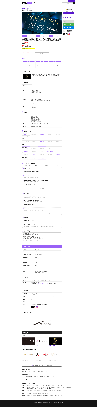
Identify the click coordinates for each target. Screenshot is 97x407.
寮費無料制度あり (44, 390)
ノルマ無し (29, 387)
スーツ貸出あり (43, 387)
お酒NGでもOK (57, 395)
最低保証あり (29, 385)
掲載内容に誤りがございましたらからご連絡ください (42, 365)
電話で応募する (69, 28)
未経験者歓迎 (29, 393)
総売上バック (54, 385)
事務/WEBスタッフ (43, 376)
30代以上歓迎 (35, 393)
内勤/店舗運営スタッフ (29, 376)
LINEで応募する (69, 24)
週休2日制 (34, 395)
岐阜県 (39, 371)
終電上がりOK (29, 395)
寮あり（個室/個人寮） (37, 390)
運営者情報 (35, 402)
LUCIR (23, 345)
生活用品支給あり (59, 390)
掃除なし (62, 395)
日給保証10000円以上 (36, 385)
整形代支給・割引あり (50, 387)
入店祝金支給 (69, 387)
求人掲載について (40, 402)
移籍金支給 (35, 388)
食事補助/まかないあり (52, 390)
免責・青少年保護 (60, 402)
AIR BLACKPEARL (52, 345)
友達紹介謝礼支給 (30, 388)
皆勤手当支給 (40, 388)
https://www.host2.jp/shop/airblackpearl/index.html (39, 304)
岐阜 (42, 371)
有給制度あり (38, 387)
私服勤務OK (51, 395)
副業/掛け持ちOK (45, 395)
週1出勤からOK (39, 395)
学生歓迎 (39, 393)
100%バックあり (60, 385)
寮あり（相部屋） (30, 390)
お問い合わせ (55, 402)
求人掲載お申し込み (50, 402)
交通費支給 (64, 387)
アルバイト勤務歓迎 (45, 393)
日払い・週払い (42, 385)
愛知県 (23, 371)
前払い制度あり (48, 385)
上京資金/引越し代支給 (47, 388)
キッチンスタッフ (36, 376)
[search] (67, 3)
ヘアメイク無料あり (58, 387)
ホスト (23, 376)
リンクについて (45, 402)
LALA (37, 345)
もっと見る (42, 53)
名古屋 (26, 371)
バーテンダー (49, 376)
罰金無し (33, 387)
